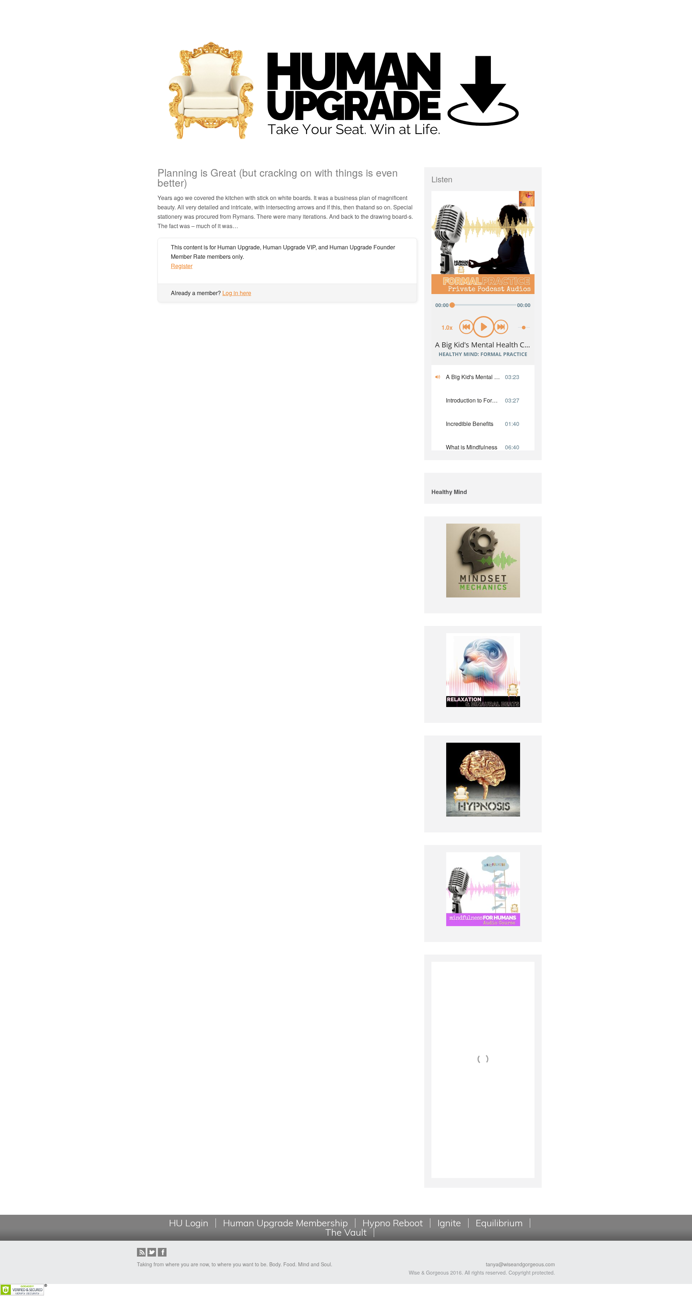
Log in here (236, 293)
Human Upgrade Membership (285, 1223)
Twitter (151, 1252)
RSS (141, 1252)
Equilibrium (499, 1223)
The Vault (346, 1232)
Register (181, 266)
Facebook (162, 1252)
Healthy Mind (449, 492)
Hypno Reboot (393, 1223)
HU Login (188, 1223)
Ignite (449, 1223)
